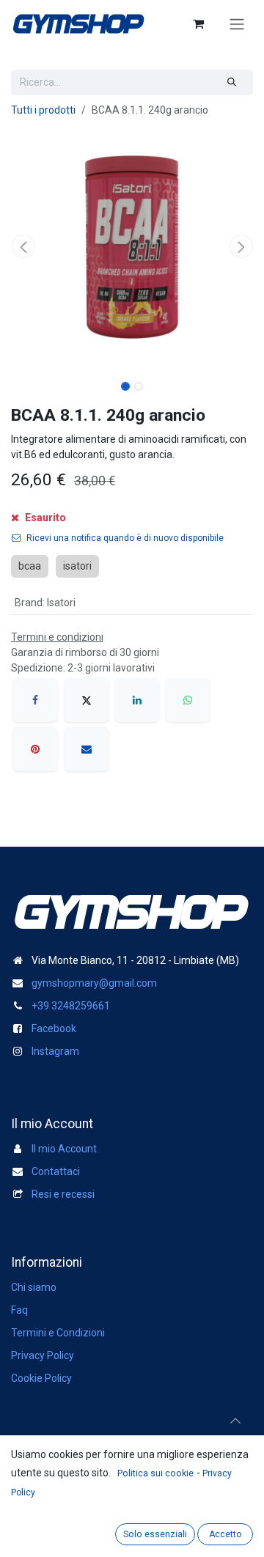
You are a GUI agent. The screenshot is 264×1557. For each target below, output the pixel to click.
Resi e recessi (63, 1194)
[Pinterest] (35, 749)
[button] (23, 246)
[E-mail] (87, 749)
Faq (19, 1310)
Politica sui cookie (155, 1473)
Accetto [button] (225, 1534)
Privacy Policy (42, 1355)
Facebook (54, 1028)
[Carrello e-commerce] (198, 23)
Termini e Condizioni (58, 1333)
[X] (87, 700)
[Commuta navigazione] (237, 23)
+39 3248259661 (71, 1006)
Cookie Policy (41, 1378)
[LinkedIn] (137, 700)
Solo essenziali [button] (155, 1534)
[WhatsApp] (188, 700)
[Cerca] (232, 82)
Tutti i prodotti (43, 110)
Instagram (55, 1051)
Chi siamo (33, 1287)
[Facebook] (35, 700)
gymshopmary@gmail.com (94, 983)
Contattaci (56, 1171)
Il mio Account (64, 1149)
